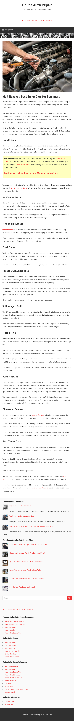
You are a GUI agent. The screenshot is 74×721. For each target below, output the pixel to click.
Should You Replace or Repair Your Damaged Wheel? (27, 553)
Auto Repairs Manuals (40, 488)
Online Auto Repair (37, 5)
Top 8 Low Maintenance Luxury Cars (21, 516)
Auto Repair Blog (10, 627)
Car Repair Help (10, 645)
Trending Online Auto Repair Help (16, 689)
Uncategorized (10, 692)
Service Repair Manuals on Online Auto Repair (37, 20)
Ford (18, 165)
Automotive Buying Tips (13, 633)
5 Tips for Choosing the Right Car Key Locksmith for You (28, 544)
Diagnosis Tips (10, 648)
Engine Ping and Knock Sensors (20, 506)
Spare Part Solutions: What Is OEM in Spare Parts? (26, 561)
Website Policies (10, 704)
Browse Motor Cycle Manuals (14, 624)
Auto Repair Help (10, 630)
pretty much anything (19, 188)
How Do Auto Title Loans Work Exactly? (22, 587)
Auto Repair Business (12, 666)
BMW (23, 165)
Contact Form (9, 702)
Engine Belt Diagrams (12, 654)
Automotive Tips (10, 681)
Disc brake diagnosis (12, 657)
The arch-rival (8, 230)
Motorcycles (9, 686)
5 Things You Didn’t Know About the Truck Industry (26, 579)
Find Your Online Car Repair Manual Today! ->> (31, 173)
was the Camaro (38, 415)
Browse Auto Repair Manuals (14, 621)
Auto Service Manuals (12, 651)
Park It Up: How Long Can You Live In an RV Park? (26, 570)
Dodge (28, 165)
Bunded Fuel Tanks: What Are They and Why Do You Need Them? (31, 526)
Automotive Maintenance (13, 678)
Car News (8, 683)
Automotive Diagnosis (12, 675)
